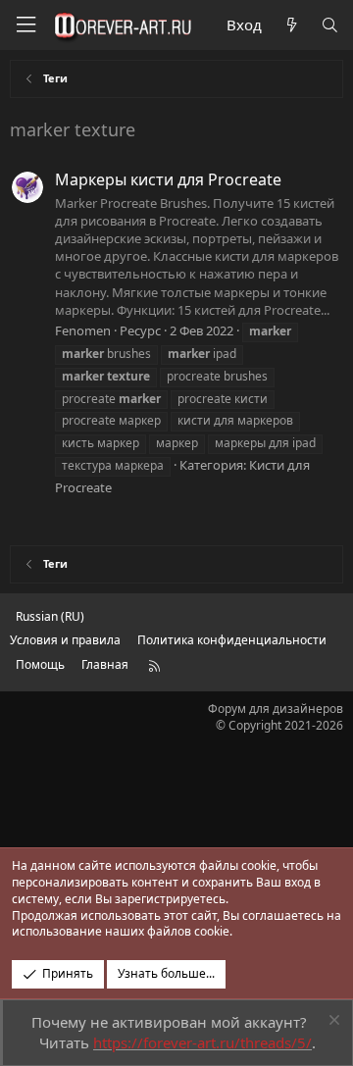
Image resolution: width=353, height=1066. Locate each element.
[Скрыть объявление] (332, 1022)
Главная (104, 664)
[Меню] (25, 25)
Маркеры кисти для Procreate (168, 179)
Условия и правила (65, 640)
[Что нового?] (291, 25)
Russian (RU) (50, 616)
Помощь (40, 664)
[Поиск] (330, 25)
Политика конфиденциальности (232, 640)
